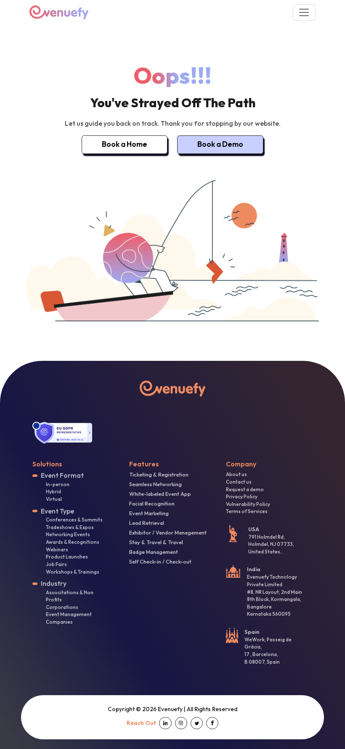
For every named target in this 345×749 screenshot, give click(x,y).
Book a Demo (220, 144)
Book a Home (124, 144)
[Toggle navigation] (304, 12)
